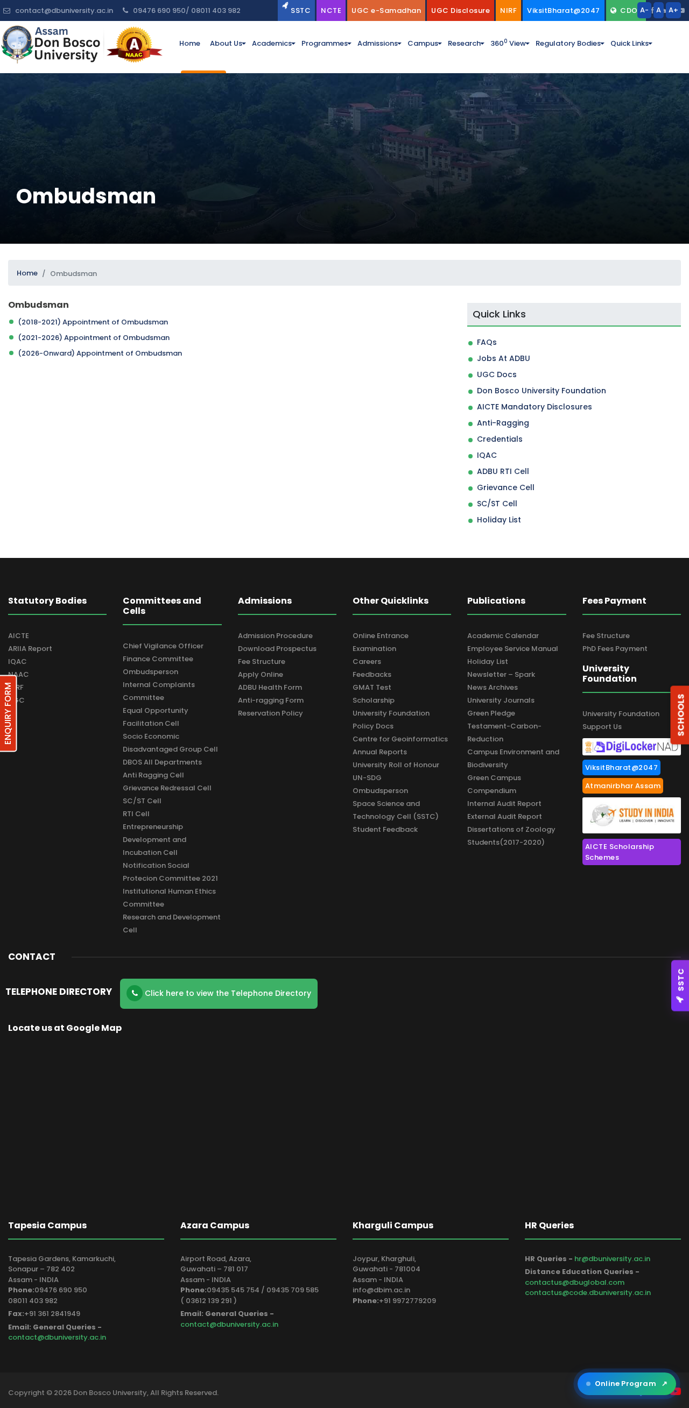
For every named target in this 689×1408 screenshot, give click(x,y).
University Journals (501, 700)
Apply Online (260, 674)
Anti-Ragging (503, 423)
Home (27, 273)
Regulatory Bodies (568, 43)
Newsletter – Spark (501, 674)
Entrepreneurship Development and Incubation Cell (154, 840)
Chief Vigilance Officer (163, 646)
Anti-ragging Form (271, 700)
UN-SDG (367, 778)
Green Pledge (491, 713)
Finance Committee (158, 659)
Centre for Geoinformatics (400, 739)
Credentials (500, 439)
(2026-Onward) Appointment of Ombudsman (100, 353)
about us (226, 43)
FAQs (487, 342)
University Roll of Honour (396, 765)
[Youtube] (681, 10)
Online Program (631, 1383)
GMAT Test (372, 687)
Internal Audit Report (504, 803)
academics (272, 43)
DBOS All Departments (162, 762)
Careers (367, 661)
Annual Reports (380, 752)
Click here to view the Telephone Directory (227, 993)
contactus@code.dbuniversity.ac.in (588, 1292)
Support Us (602, 726)
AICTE (18, 636)
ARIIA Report (30, 648)
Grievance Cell (506, 487)
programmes (324, 43)
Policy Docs (373, 726)
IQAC (487, 455)
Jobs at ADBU (503, 358)
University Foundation (391, 713)
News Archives (492, 687)
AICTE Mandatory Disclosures (534, 406)
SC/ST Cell (497, 503)
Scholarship (374, 700)
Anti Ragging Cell (153, 775)
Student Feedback (385, 829)
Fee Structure (261, 661)
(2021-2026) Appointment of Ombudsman (94, 337)
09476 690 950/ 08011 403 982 (186, 10)
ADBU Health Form (270, 687)
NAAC (18, 674)
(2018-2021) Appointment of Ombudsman (93, 322)
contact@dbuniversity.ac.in (57, 1337)
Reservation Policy (270, 713)
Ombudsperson (150, 672)
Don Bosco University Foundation (541, 390)
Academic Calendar (503, 636)
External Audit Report (504, 816)
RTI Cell (136, 814)
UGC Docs (497, 374)
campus (422, 43)
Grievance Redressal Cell (167, 788)
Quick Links (629, 43)
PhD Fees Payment (615, 648)
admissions (377, 43)
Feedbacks (372, 674)
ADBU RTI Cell (503, 471)
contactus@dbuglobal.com (574, 1282)
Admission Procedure (275, 636)
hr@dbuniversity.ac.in (612, 1259)
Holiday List (499, 519)
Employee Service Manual (512, 648)
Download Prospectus (277, 648)
